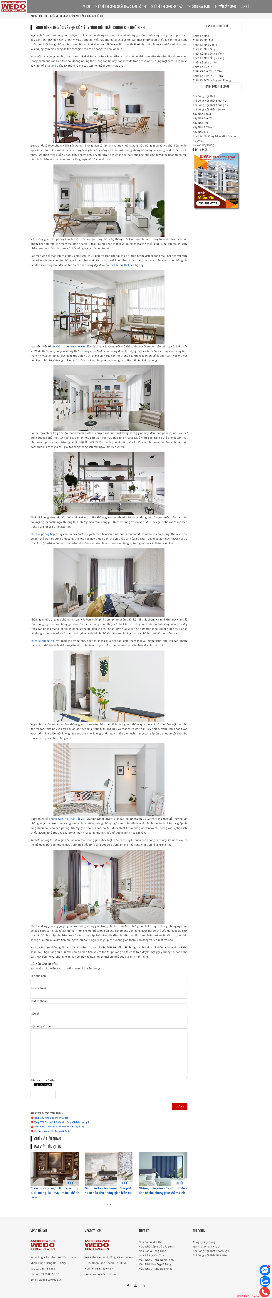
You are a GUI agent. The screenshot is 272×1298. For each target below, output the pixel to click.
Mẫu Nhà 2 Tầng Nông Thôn (156, 1260)
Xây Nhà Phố (201, 123)
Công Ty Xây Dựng (204, 1242)
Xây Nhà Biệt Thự (203, 118)
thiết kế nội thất (119, 265)
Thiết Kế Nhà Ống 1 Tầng (208, 53)
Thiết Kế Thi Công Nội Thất (167, 6)
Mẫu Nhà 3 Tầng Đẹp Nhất (155, 1268)
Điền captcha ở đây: (43, 1080)
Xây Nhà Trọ (200, 131)
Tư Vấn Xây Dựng (225, 6)
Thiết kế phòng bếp (43, 534)
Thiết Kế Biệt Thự (203, 67)
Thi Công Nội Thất (204, 96)
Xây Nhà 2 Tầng (202, 127)
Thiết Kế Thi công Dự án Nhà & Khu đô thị (120, 6)
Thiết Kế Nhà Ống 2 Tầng (208, 58)
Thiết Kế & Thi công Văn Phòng (212, 80)
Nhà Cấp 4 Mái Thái (151, 1242)
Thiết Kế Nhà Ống (204, 49)
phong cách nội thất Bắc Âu (67, 819)
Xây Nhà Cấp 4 (202, 114)
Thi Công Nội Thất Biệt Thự (209, 100)
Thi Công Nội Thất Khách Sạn (211, 1251)
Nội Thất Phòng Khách (207, 1246)
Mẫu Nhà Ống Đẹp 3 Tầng (155, 1264)
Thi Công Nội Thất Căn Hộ (209, 109)
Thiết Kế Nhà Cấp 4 (205, 44)
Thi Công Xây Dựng (198, 6)
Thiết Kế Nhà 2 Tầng (205, 62)
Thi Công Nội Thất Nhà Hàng (210, 1255)
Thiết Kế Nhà (201, 36)
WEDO (33, 16)
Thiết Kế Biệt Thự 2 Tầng (208, 71)
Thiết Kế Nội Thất (203, 40)
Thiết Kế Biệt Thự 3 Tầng (208, 76)
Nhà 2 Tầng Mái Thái (151, 1255)
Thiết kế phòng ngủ (43, 641)
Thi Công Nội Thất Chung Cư (210, 105)
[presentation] (107, 1204)
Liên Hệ (245, 6)
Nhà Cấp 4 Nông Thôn (152, 1251)
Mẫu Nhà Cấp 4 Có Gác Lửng (156, 1246)
